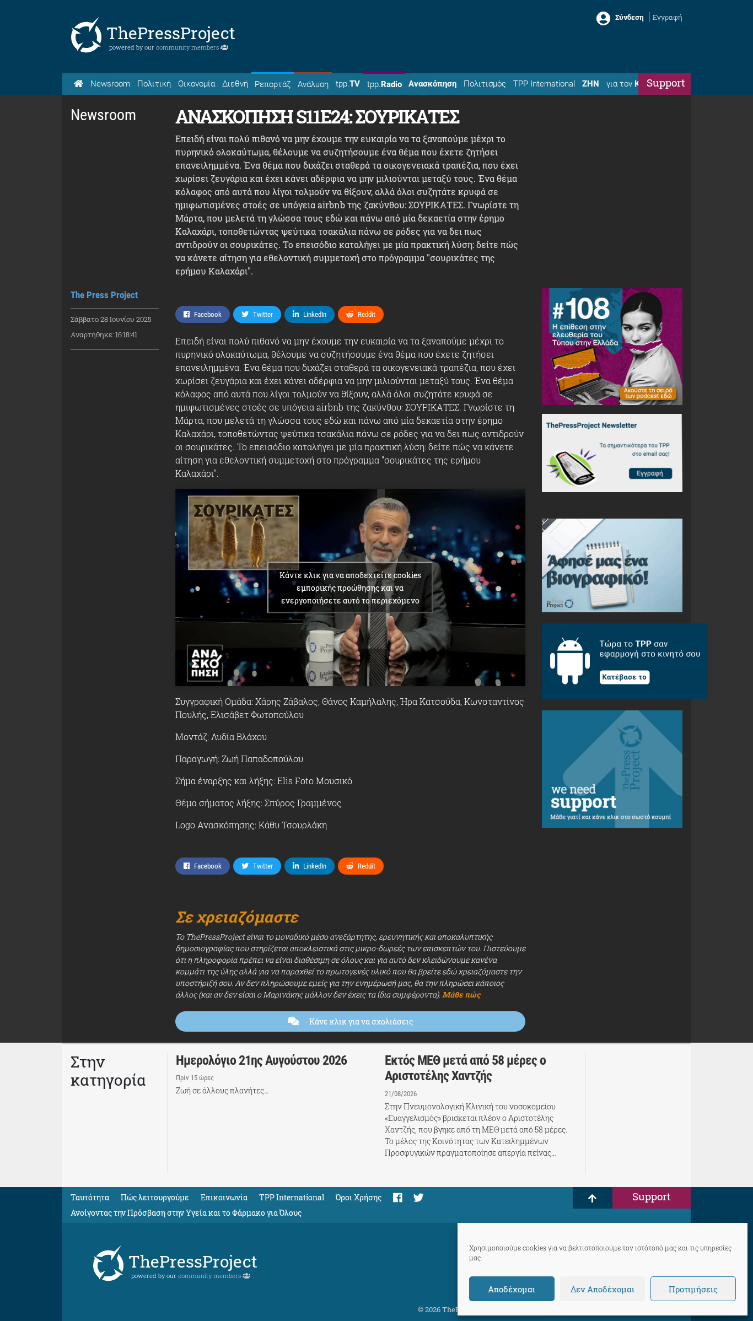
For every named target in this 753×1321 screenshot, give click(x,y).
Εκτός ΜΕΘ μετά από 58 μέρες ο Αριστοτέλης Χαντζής (465, 1068)
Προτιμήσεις (693, 1289)
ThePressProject (170, 33)
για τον (633, 84)
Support (666, 82)
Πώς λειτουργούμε (155, 1197)
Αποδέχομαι (511, 1289)
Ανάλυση (313, 84)
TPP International (544, 84)
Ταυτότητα (90, 1197)
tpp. (348, 84)
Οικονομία (196, 84)
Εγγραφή (667, 17)
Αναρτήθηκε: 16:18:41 (104, 334)
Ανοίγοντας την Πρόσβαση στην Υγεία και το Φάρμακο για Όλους (186, 1212)
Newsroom (110, 84)
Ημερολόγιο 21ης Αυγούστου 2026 (261, 1060)
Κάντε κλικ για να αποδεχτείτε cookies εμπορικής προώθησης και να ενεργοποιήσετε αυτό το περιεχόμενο (350, 588)
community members (188, 47)
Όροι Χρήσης (358, 1197)
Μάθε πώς (461, 994)
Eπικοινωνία (224, 1197)
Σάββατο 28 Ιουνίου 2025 (111, 319)
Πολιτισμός (485, 84)
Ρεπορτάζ (273, 84)
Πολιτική (154, 84)
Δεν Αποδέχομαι (602, 1289)
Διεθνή (235, 84)
